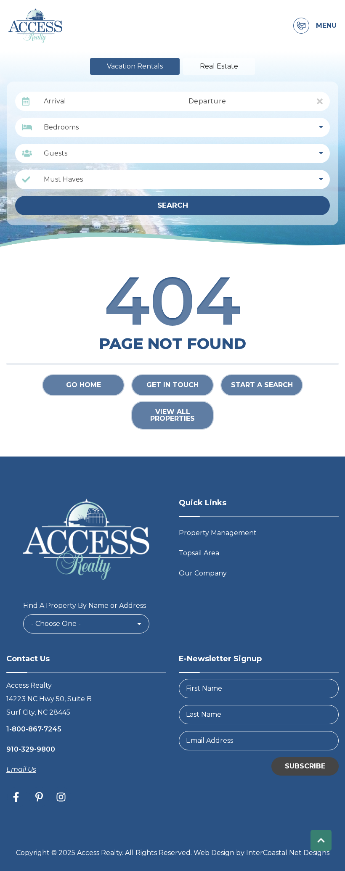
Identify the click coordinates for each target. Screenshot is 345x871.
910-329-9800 (30, 749)
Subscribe (305, 766)
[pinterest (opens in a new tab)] (39, 797)
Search (172, 205)
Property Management (218, 533)
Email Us (21, 769)
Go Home (83, 385)
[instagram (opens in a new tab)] (61, 797)
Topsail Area (199, 553)
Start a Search (262, 385)
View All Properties (172, 415)
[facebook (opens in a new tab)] (17, 797)
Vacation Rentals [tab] (135, 66)
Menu (326, 25)
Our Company (203, 573)
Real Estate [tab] (219, 66)
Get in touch (172, 385)
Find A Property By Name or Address (84, 606)
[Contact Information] (301, 26)
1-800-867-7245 (33, 729)
